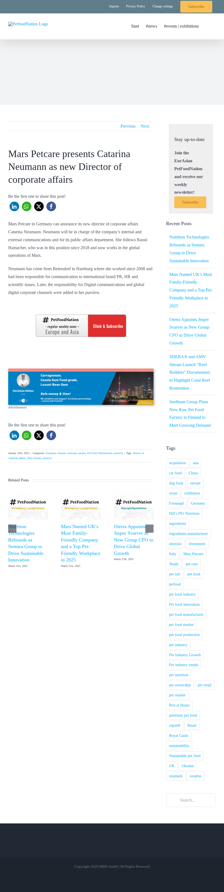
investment (197, 543)
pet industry (178, 645)
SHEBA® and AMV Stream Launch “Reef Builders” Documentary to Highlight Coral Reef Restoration (189, 372)
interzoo (175, 543)
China (193, 473)
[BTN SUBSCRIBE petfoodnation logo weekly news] (80, 315)
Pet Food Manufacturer (99, 453)
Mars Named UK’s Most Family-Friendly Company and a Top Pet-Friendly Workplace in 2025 (191, 290)
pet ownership (180, 685)
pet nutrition (178, 675)
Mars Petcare (34, 458)
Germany (72, 453)
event (173, 493)
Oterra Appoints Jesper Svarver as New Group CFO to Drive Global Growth (133, 540)
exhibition (192, 493)
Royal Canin (178, 735)
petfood (175, 584)
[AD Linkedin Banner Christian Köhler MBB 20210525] (81, 370)
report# (174, 725)
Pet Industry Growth (185, 655)
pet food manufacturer (186, 614)
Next (145, 126)
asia (196, 463)
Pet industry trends (183, 665)
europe (195, 483)
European (51, 453)
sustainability (179, 745)
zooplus (195, 776)
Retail (191, 725)
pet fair (174, 574)
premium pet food (183, 715)
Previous (127, 126)
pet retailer (177, 695)
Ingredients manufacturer (188, 533)
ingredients (177, 523)
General (61, 453)
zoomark (175, 776)
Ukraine (188, 766)
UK (172, 766)
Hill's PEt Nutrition (184, 513)
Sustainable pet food (185, 755)
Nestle (174, 564)
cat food (175, 473)
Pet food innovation (184, 604)
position (118, 453)
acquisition (177, 463)
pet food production (184, 634)
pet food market (181, 624)
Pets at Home (179, 705)
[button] (207, 26)
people (82, 453)
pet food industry (182, 594)
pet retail (204, 685)
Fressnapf (176, 503)
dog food (176, 483)
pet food (193, 574)
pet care (192, 564)
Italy (172, 554)
